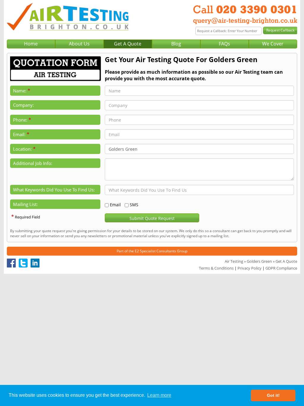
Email (115, 204)
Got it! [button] (273, 395)
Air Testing (234, 261)
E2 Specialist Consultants (155, 251)
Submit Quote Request (152, 218)
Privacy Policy (250, 268)
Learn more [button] (159, 395)
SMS (134, 204)
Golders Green (259, 261)
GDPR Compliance (281, 268)
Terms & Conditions (216, 268)
